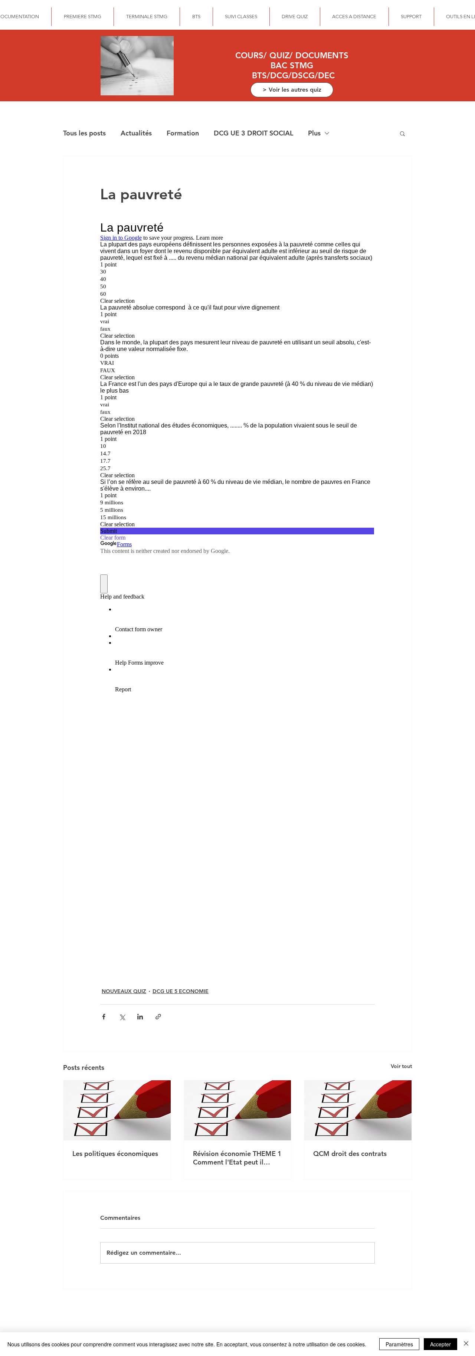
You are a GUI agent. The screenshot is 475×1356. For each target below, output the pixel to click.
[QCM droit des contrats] (358, 1110)
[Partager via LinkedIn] (140, 1016)
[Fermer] (466, 1344)
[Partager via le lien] (158, 1016)
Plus (314, 133)
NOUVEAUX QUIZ (124, 991)
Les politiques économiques (115, 1153)
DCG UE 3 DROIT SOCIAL (253, 133)
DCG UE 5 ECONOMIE (181, 991)
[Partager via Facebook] (103, 1016)
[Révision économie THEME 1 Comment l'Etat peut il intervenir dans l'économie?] (237, 1110)
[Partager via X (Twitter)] (121, 1016)
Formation (183, 133)
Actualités (136, 133)
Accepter (440, 1344)
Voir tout (401, 1066)
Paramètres (399, 1344)
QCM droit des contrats (350, 1153)
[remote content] (237, 594)
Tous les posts (84, 133)
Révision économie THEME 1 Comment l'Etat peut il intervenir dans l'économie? (237, 1157)
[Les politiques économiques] (117, 1110)
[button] (402, 133)
